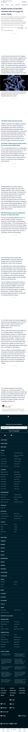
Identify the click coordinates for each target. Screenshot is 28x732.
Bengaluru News (4, 473)
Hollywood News (17, 496)
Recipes (15, 530)
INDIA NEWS (3, 448)
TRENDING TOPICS (5, 634)
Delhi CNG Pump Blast (19, 630)
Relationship (3, 533)
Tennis (15, 585)
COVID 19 (3, 605)
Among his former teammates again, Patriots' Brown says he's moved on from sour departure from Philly (20, 663)
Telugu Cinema (17, 641)
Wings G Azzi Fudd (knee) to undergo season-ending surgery (7, 669)
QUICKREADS (4, 602)
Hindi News (16, 646)
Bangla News (16, 643)
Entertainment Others (18, 503)
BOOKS (2, 591)
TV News (16, 501)
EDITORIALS (3, 570)
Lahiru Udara (16, 467)
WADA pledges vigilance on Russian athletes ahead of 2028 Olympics (20, 656)
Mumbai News (4, 485)
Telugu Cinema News (5, 501)
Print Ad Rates (13, 694)
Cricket (11, 4)
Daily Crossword (17, 611)
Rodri (2, 628)
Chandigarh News (4, 476)
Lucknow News (17, 483)
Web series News (4, 503)
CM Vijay (16, 628)
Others (2, 588)
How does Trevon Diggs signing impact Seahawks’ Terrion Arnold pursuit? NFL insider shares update (20, 676)
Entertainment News (5, 643)
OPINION (3, 567)
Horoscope (3, 509)
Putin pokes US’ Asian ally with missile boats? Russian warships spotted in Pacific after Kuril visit (20, 683)
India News (17, 4)
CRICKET (3, 452)
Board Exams (17, 515)
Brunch (15, 526)
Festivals (16, 528)
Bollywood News (4, 496)
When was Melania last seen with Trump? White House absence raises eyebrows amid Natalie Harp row (6, 663)
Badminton (3, 583)
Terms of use (21, 689)
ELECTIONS (3, 598)
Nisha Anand (10, 30)
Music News (3, 498)
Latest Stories (5, 653)
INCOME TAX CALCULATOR (7, 617)
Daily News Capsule (5, 429)
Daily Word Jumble (5, 614)
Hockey (2, 585)
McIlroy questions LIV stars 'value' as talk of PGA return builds (6, 682)
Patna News (3, 488)
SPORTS (2, 581)
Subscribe (24, 1)
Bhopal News (17, 473)
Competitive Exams (5, 517)
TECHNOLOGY (4, 577)
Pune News (16, 488)
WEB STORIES (4, 539)
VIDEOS (2, 553)
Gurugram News (17, 478)
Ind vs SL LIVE (17, 465)
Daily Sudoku (3, 611)
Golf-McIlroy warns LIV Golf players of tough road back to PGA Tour (20, 669)
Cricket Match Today (18, 454)
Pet (1, 535)
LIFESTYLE (3, 523)
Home (2, 4)
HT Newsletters (22, 692)
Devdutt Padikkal (17, 460)
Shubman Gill (3, 460)
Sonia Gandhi (17, 625)
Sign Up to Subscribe (14, 432)
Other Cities (16, 490)
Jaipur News (16, 480)
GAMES (2, 609)
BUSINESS (3, 546)
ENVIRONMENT (4, 560)
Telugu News (3, 646)
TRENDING (3, 542)
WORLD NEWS (4, 445)
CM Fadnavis (16, 623)
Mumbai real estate (5, 630)
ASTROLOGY (3, 507)
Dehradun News (17, 476)
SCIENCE (3, 563)
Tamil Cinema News (18, 498)
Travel (15, 533)
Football (15, 583)
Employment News (18, 517)
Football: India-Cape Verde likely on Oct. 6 (5, 656)
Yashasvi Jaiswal (17, 463)
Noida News (16, 485)
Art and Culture (4, 526)
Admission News (4, 515)
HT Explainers (17, 648)
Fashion (2, 528)
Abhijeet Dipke (4, 625)
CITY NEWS (3, 471)
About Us (3, 689)
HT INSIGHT (3, 595)
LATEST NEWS (4, 441)
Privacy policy (4, 692)
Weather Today (13, 692)
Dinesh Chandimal (4, 467)
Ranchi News (3, 490)
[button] (1, 2)
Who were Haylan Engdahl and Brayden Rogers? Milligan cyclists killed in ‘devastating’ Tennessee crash (6, 676)
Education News (17, 520)
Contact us (12, 689)
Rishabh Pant (3, 465)
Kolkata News (3, 483)
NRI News (3, 648)
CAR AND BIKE (4, 574)
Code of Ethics (22, 694)
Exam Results (3, 520)
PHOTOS (3, 549)
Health (2, 530)
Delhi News (3, 478)
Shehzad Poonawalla (5, 623)
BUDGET (2, 556)
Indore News (3, 480)
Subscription (3, 694)
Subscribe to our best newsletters (14, 426)
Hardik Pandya (4, 463)
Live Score (3, 456)
